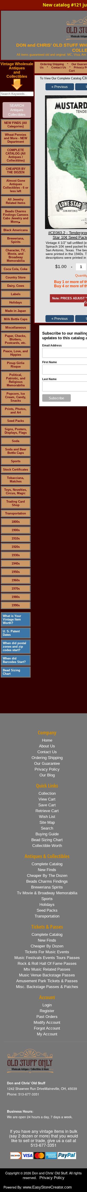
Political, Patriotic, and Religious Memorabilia (15, 380)
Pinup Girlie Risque (15, 364)
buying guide (47, 834)
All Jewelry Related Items (15, 201)
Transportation (15, 513)
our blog (47, 775)
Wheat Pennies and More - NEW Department (15, 138)
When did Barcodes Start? (14, 660)
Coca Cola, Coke (15, 269)
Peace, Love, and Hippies (15, 352)
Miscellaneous (15, 327)
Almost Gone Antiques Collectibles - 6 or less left (15, 186)
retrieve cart (47, 811)
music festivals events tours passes (47, 958)
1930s (16, 555)
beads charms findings (47, 881)
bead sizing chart (47, 840)
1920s (16, 547)
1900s (16, 530)
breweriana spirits (47, 887)
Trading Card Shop (15, 503)
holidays (47, 904)
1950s (16, 572)
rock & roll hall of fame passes (47, 963)
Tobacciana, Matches (15, 479)
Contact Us (58, 67)
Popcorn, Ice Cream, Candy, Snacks (15, 397)
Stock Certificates (15, 469)
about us (47, 746)
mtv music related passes (47, 969)
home (47, 740)
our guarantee (47, 763)
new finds (47, 870)
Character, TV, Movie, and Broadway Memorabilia (16, 255)
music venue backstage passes (47, 975)
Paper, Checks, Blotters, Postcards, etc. (15, 339)
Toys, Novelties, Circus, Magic (15, 491)
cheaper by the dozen (47, 875)
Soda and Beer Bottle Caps (15, 451)
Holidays (15, 302)
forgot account (47, 1028)
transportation (47, 916)
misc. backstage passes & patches (47, 987)
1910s (16, 538)
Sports (15, 461)
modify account (47, 1022)
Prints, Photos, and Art (15, 410)
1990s (16, 605)
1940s (16, 563)
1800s (16, 521)
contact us (47, 752)
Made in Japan (15, 311)
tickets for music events (47, 952)
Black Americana (15, 230)
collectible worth (47, 845)
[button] (59, 86)
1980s (16, 597)
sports (47, 899)
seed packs (47, 910)
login (47, 1005)
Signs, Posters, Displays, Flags (16, 430)
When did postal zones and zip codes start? (14, 646)
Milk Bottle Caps (15, 319)
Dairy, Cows (15, 286)
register (47, 1011)
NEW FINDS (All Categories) (15, 124)
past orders (47, 1016)
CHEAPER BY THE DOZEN (16, 170)
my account (47, 1034)
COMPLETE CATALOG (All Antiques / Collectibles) (16, 155)
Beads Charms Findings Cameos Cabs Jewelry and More (15, 216)
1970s (16, 588)
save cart (47, 805)
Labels (15, 294)
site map (47, 822)
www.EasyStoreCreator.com (47, 1187)
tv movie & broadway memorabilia (47, 893)
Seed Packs (15, 421)
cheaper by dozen (47, 946)
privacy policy (47, 769)
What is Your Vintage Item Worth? (12, 619)
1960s (16, 580)
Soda (15, 441)
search (47, 828)
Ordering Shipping (52, 64)
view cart (47, 799)
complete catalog (47, 864)
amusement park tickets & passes (47, 981)
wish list (47, 816)
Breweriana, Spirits (15, 240)
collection (47, 793)
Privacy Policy (51, 1178)
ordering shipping (47, 758)
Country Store (16, 277)
